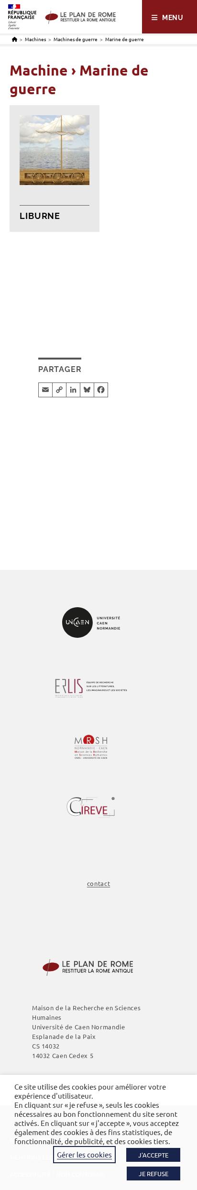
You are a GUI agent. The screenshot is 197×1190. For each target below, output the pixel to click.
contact (98, 883)
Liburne (40, 216)
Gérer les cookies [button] (84, 1154)
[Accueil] (14, 39)
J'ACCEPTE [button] (153, 1155)
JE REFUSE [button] (153, 1173)
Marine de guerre (124, 39)
